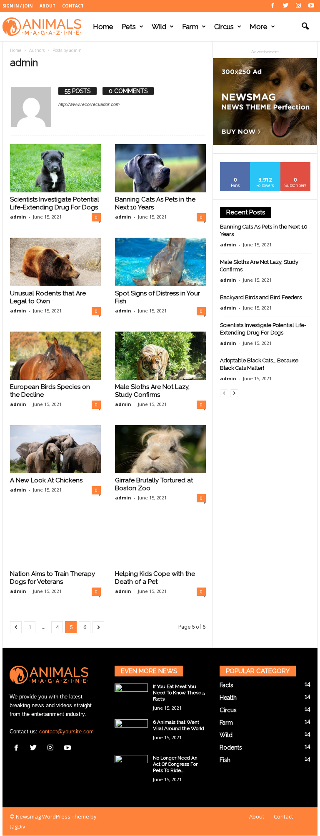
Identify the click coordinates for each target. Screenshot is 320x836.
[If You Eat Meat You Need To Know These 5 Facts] (131, 696)
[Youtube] (311, 6)
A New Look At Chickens (46, 480)
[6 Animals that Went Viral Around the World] (131, 731)
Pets (129, 26)
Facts (226, 685)
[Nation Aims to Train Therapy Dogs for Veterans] (55, 543)
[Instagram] (298, 6)
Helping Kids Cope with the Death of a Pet (155, 577)
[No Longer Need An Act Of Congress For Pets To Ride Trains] (131, 767)
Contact (73, 6)
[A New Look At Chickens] (55, 449)
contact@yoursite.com (66, 731)
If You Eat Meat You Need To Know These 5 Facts (179, 693)
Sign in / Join (17, 6)
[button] (305, 26)
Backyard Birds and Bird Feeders (261, 297)
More (259, 26)
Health (228, 697)
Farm (190, 26)
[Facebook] (273, 6)
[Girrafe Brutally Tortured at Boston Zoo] (160, 449)
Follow (265, 165)
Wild (159, 26)
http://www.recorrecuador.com (89, 104)
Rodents (231, 747)
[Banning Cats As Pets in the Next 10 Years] (160, 168)
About (47, 6)
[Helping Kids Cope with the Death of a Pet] (160, 543)
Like (235, 165)
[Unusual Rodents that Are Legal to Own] (55, 262)
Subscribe (295, 165)
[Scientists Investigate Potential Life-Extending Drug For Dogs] (55, 168)
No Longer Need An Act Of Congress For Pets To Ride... (175, 764)
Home (103, 26)
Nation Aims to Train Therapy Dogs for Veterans (52, 577)
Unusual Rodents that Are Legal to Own (48, 297)
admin (18, 217)
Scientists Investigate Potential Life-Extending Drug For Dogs (54, 203)
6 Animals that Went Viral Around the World (178, 725)
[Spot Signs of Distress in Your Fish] (160, 262)
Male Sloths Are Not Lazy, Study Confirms (152, 390)
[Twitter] (285, 6)
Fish (225, 760)
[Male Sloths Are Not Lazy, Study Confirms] (160, 356)
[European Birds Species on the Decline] (55, 356)
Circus (224, 26)
